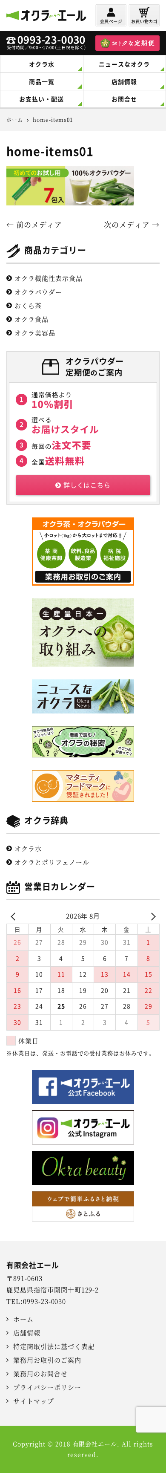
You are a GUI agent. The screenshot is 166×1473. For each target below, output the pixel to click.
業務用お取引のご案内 (47, 1359)
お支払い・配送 (41, 99)
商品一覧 (41, 81)
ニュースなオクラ (124, 64)
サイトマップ (33, 1400)
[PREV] (14, 916)
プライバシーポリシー (47, 1387)
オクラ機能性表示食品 (48, 278)
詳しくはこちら (87, 485)
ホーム (23, 1318)
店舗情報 (124, 81)
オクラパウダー (38, 291)
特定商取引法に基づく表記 (54, 1346)
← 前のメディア (34, 224)
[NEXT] (151, 916)
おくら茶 (28, 305)
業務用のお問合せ (40, 1373)
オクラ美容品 (34, 332)
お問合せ (124, 99)
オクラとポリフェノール (51, 862)
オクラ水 (41, 64)
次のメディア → (132, 224)
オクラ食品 (31, 319)
